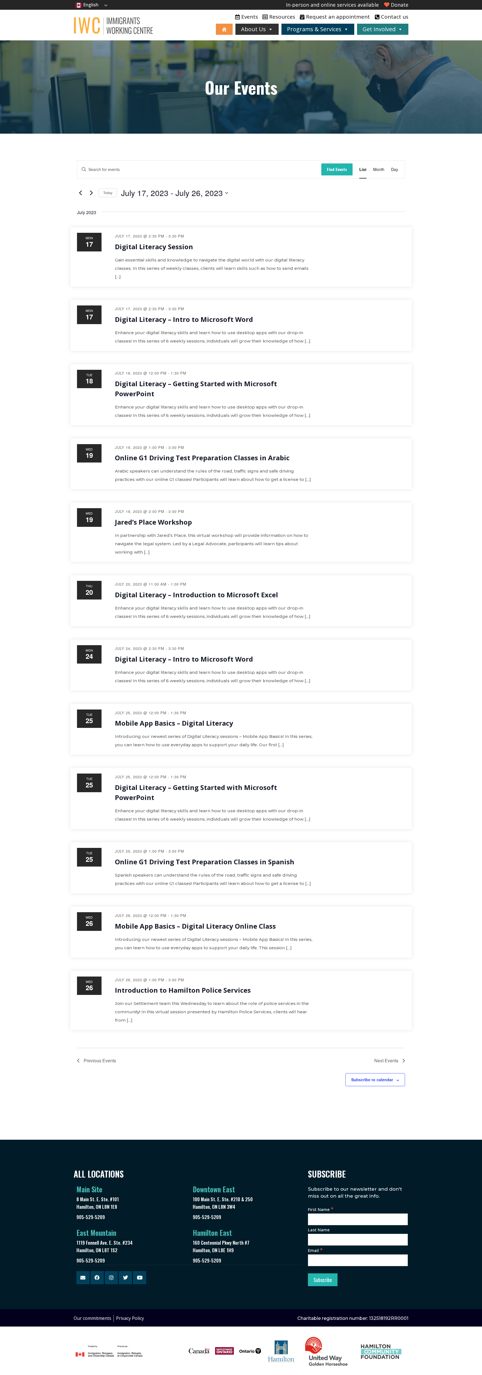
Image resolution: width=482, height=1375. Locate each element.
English (90, 5)
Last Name (319, 1229)
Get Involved (379, 29)
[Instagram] (111, 1277)
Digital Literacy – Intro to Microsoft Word (184, 319)
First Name (321, 1209)
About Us (253, 29)
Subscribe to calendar (372, 1079)
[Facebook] (97, 1277)
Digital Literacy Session (154, 246)
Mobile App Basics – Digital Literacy (174, 723)
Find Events (337, 169)
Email (315, 1250)
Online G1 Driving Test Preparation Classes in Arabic (202, 457)
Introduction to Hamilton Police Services (183, 990)
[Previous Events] (80, 193)
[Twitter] (125, 1277)
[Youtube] (139, 1277)
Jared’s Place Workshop (153, 522)
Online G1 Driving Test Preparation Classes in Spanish (204, 861)
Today (107, 192)
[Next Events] (91, 193)
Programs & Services (314, 29)
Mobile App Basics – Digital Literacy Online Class (195, 926)
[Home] (224, 29)
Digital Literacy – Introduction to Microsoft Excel (196, 594)
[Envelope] (83, 1277)
